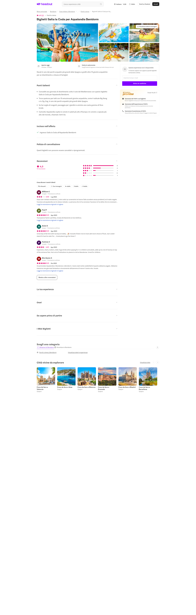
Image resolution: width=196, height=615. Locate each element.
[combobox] (83, 4)
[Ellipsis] (77, 12)
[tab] (45, 347)
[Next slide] (157, 347)
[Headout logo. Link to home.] (44, 4)
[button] (67, 42)
